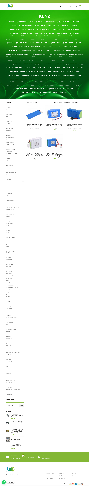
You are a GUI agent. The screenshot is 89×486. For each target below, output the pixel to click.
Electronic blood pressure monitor (13, 207)
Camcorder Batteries (10, 132)
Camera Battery (9, 135)
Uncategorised (9, 373)
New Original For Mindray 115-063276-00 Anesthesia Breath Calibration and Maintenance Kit (17, 431)
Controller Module (9, 160)
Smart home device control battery (13, 352)
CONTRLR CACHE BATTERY (11, 153)
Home (27, 102)
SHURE (7, 350)
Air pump (8, 109)
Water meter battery (10, 387)
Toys (6, 371)
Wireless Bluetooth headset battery (13, 389)
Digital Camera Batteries (11, 172)
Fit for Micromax (9, 223)
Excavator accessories (10, 214)
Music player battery (10, 292)
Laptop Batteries (49, 470)
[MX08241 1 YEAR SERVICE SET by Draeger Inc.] (8, 439)
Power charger (9, 306)
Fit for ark (8, 218)
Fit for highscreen (9, 221)
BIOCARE (9, 184)
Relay (7, 324)
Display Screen (9, 174)
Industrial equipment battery (11, 254)
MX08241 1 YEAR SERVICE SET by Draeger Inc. (16, 438)
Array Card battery (9, 114)
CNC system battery (10, 142)
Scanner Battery (9, 338)
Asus (7, 116)
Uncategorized (9, 375)
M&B (8, 197)
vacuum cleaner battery (10, 380)
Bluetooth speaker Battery (11, 125)
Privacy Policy (62, 478)
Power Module (9, 308)
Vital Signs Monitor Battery (11, 385)
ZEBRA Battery (9, 394)
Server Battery (8, 345)
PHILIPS (8, 202)
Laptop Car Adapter (10, 268)
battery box (8, 118)
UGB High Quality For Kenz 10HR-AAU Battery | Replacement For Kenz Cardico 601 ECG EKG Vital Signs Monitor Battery (34, 126)
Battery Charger (9, 121)
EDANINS (9, 188)
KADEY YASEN (10, 193)
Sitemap (74, 475)
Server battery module (10, 347)
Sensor (7, 343)
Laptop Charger (9, 271)
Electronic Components (10, 209)
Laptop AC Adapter (9, 264)
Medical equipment (9, 285)
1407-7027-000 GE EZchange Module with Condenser (16, 445)
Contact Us (61, 473)
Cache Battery (8, 130)
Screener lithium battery (11, 340)
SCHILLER (9, 204)
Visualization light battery (11, 382)
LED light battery (9, 278)
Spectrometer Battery (10, 364)
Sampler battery (9, 336)
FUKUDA (8, 190)
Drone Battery (8, 177)
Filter (21, 405)
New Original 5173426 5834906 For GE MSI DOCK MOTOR (17, 415)
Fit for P (7, 225)
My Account (74, 470)
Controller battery (9, 158)
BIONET (8, 186)
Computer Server (9, 151)
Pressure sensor (9, 315)
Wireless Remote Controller (11, 391)
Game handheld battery (10, 239)
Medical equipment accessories (12, 287)
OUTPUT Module (9, 299)
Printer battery (9, 320)
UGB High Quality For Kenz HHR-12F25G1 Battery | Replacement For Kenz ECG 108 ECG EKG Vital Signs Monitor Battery (54, 126)
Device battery (9, 170)
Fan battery (8, 216)
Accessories (8, 105)
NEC (7, 294)
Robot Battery (8, 331)
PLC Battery (8, 301)
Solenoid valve (8, 354)
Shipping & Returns (63, 475)
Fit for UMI (8, 230)
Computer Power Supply (11, 149)
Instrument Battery (9, 259)
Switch (7, 366)
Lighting (7, 280)
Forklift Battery (9, 235)
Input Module (8, 257)
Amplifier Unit (8, 111)
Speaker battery (9, 359)
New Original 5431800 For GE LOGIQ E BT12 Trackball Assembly (17, 423)
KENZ (8, 195)
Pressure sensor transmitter (11, 317)
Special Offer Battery (10, 361)
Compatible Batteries (10, 144)
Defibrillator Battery (10, 165)
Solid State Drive (9, 357)
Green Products (9, 242)
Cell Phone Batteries (10, 137)
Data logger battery (9, 163)
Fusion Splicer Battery (10, 237)
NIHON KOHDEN (10, 200)
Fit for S (7, 228)
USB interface (8, 378)
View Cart (74, 473)
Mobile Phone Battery (10, 289)
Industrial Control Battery (11, 249)
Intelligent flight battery (10, 261)
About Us (61, 470)
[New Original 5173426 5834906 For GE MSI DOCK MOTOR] (8, 416)
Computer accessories (10, 146)
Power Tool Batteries (10, 313)
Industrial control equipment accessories (11, 252)
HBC (7, 244)
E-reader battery (9, 179)
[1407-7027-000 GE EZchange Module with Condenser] (8, 446)
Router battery (9, 333)
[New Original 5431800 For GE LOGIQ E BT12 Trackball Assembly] (8, 424)
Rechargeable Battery (10, 322)
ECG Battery (8, 181)
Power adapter (9, 303)
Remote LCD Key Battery (11, 329)
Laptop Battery (9, 266)
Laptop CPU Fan (9, 273)
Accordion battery (9, 107)
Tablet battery (8, 368)
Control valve (8, 156)
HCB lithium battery (10, 246)
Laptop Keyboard (9, 275)
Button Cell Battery (9, 128)
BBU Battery (8, 123)
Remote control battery (10, 326)
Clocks (7, 139)
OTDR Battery (8, 296)
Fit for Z (7, 232)
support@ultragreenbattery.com (14, 474)
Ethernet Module (9, 211)
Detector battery (9, 167)
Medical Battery (9, 282)
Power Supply (8, 310)
